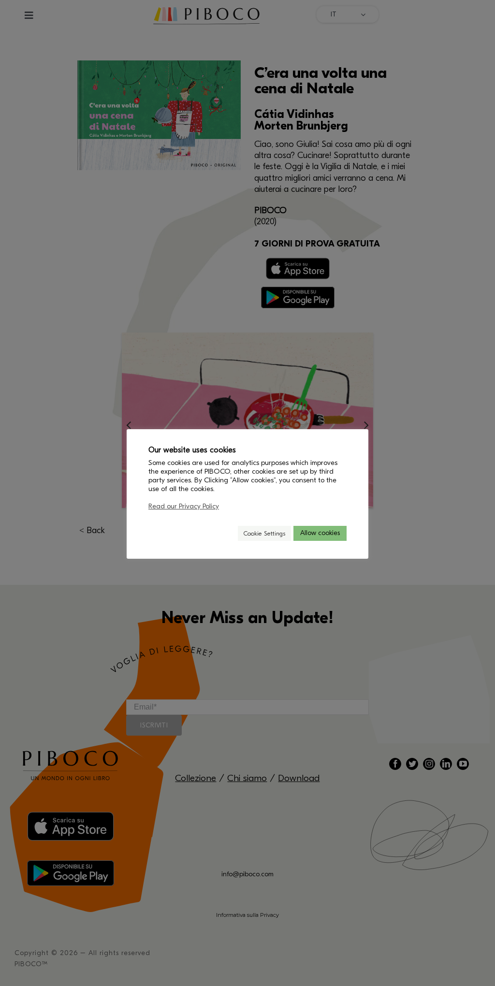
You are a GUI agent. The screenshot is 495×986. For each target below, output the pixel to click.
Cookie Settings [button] (264, 533)
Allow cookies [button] (320, 533)
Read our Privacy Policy (183, 506)
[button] (226, 533)
